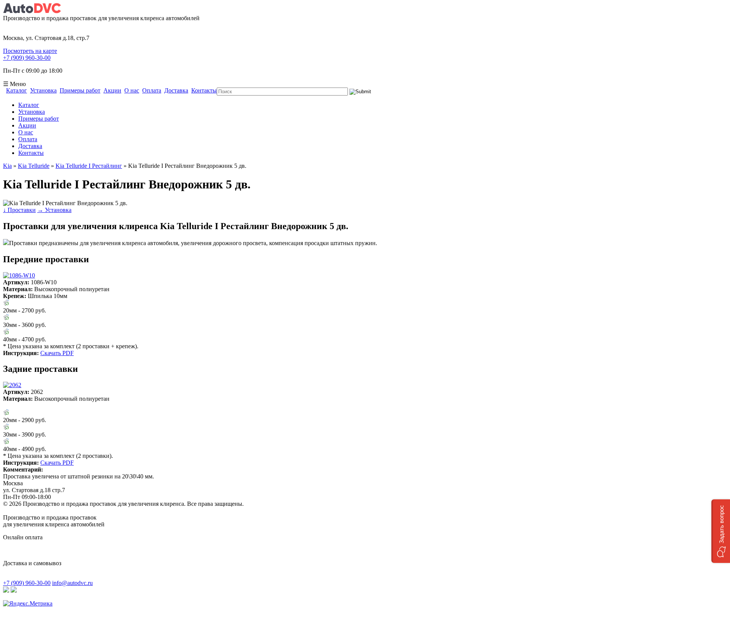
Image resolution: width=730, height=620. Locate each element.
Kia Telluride (33, 166)
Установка (43, 91)
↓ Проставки (19, 210)
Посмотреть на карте (30, 51)
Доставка (176, 91)
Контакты (204, 91)
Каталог (16, 91)
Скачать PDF (57, 353)
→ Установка (54, 210)
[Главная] (32, 11)
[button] (720, 531)
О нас (131, 91)
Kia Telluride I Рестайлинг (89, 166)
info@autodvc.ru (72, 583)
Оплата (151, 91)
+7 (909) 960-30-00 (27, 57)
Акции (112, 91)
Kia (7, 166)
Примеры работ (80, 91)
